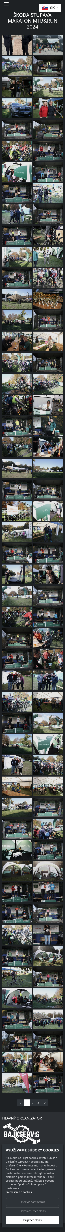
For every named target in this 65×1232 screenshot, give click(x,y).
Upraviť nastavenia (32, 1202)
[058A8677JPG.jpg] (17, 299)
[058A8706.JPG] (48, 257)
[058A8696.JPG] (48, 468)
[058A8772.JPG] (48, 66)
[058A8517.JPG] (17, 405)
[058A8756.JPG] (48, 574)
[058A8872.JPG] (17, 723)
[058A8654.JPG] (17, 850)
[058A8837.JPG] (17, 193)
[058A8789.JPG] (48, 934)
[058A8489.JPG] (48, 341)
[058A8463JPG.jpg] (17, 257)
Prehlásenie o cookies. (19, 1192)
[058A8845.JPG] (17, 553)
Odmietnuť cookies (33, 1211)
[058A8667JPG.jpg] (17, 532)
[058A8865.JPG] (48, 617)
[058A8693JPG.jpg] (17, 384)
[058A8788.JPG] (17, 1041)
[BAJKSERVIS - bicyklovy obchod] (21, 1134)
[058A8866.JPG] (48, 892)
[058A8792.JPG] (48, 977)
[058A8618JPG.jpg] (48, 723)
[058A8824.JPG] (48, 129)
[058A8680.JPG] (17, 511)
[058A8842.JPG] (48, 553)
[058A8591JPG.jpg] (48, 87)
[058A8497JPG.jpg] (17, 66)
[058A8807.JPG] (17, 129)
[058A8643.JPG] (17, 871)
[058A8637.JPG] (48, 299)
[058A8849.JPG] (17, 278)
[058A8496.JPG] (48, 828)
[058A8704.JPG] (17, 977)
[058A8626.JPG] (17, 786)
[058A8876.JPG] (48, 680)
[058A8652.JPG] (48, 956)
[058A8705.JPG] (17, 998)
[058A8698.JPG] (17, 1083)
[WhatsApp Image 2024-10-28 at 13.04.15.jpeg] (17, 45)
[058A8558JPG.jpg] (48, 384)
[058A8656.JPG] (48, 744)
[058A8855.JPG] (17, 490)
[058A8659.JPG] (48, 511)
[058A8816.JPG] (17, 87)
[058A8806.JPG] (48, 913)
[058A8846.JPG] (48, 850)
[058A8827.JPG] (48, 172)
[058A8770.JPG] (48, 1041)
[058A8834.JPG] (48, 426)
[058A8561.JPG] (17, 934)
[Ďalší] (44, 1102)
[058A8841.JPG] (17, 659)
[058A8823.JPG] (48, 320)
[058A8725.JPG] (48, 786)
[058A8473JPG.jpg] (17, 362)
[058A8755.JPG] (48, 638)
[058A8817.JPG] (17, 765)
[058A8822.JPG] (48, 214)
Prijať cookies (32, 1220)
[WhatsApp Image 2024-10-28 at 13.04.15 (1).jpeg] (48, 45)
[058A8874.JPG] (17, 214)
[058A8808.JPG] (48, 596)
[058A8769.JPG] (17, 638)
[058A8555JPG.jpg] (17, 701)
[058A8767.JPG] (48, 362)
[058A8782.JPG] (48, 490)
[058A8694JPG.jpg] (17, 320)
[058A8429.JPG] (48, 701)
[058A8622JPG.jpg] (48, 278)
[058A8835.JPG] (17, 1019)
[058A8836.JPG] (17, 913)
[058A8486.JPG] (17, 574)
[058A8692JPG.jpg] (48, 998)
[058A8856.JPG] (48, 1083)
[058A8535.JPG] (17, 151)
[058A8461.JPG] (17, 108)
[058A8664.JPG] (17, 172)
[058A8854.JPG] (17, 235)
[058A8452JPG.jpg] (48, 765)
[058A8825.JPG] (48, 807)
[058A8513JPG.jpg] (17, 468)
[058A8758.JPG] (48, 235)
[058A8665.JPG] (48, 871)
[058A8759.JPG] (48, 405)
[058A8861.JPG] (17, 956)
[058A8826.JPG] (17, 828)
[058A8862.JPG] (48, 151)
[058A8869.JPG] (17, 892)
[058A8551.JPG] (48, 532)
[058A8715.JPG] (48, 447)
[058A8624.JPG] (17, 341)
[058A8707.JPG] (48, 193)
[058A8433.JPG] (48, 1062)
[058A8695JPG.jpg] (17, 744)
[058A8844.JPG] (17, 426)
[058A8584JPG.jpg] (17, 596)
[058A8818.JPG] (17, 680)
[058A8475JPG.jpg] (17, 1062)
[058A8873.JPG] (48, 108)
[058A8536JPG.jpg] (17, 617)
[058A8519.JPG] (48, 659)
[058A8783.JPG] (48, 1019)
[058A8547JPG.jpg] (17, 447)
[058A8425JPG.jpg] (17, 807)
